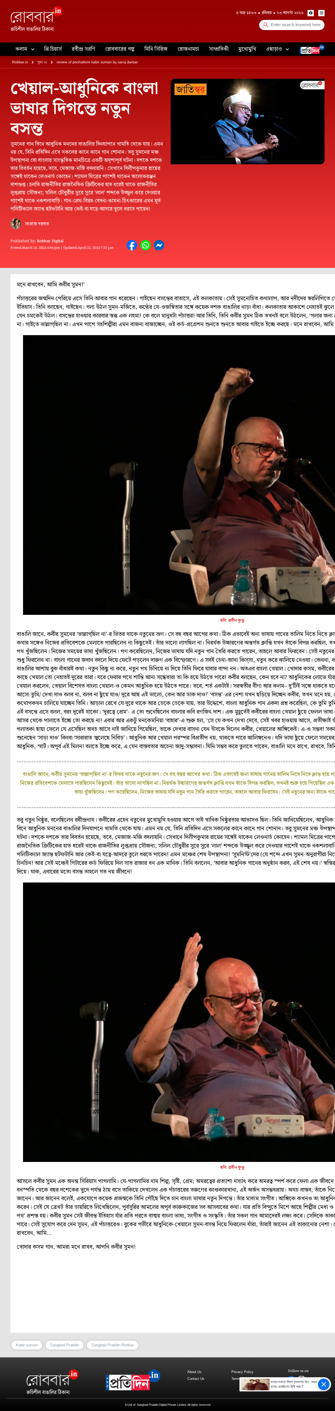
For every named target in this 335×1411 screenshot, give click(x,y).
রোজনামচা (188, 49)
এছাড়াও (274, 49)
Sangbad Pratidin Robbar (112, 1345)
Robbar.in (20, 62)
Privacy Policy (242, 1372)
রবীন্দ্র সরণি (83, 49)
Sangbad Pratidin (64, 1345)
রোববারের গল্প (120, 49)
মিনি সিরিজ (156, 49)
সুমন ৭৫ (42, 62)
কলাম (22, 49)
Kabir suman (27, 1345)
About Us (194, 1372)
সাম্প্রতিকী (218, 49)
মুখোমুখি (247, 49)
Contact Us (195, 1379)
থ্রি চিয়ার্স (53, 49)
